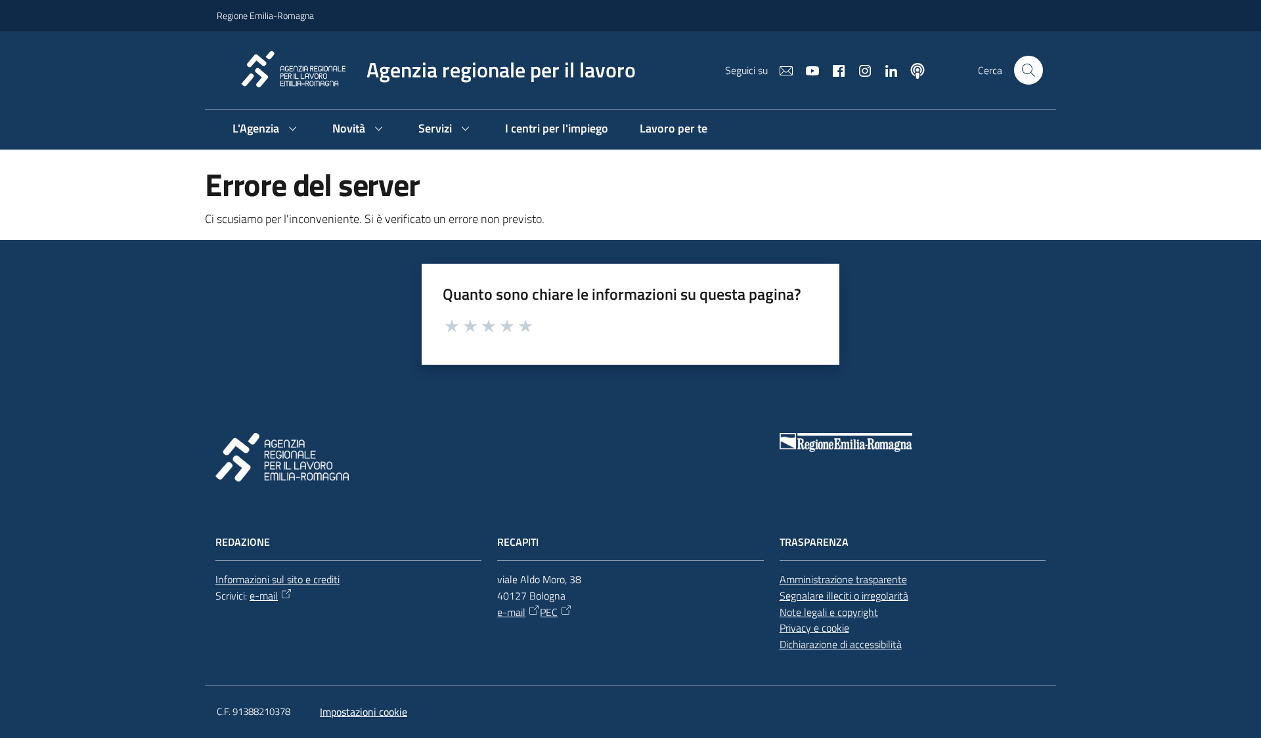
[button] (1028, 70)
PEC (549, 612)
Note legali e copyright (829, 612)
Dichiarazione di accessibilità (841, 644)
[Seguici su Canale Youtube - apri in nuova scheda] (807, 69)
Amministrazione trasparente (843, 579)
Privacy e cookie (814, 628)
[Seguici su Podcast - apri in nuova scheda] (912, 69)
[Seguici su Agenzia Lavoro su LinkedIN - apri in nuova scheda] (886, 69)
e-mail (264, 596)
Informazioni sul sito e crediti (277, 579)
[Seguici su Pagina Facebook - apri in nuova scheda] (833, 69)
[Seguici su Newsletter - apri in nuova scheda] (781, 69)
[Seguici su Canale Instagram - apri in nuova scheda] (860, 69)
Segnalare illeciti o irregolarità (844, 596)
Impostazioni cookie (363, 712)
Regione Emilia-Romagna (265, 15)
